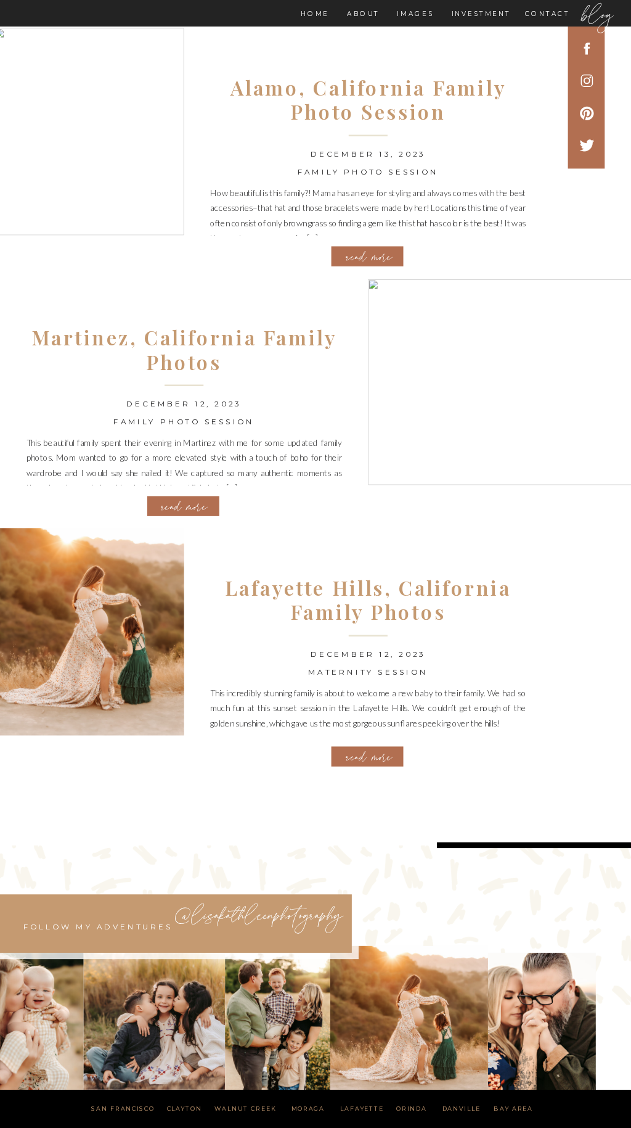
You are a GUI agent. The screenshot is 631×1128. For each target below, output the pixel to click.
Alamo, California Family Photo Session (368, 98)
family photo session (368, 171)
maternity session (368, 672)
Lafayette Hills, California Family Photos (368, 599)
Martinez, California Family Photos (183, 349)
